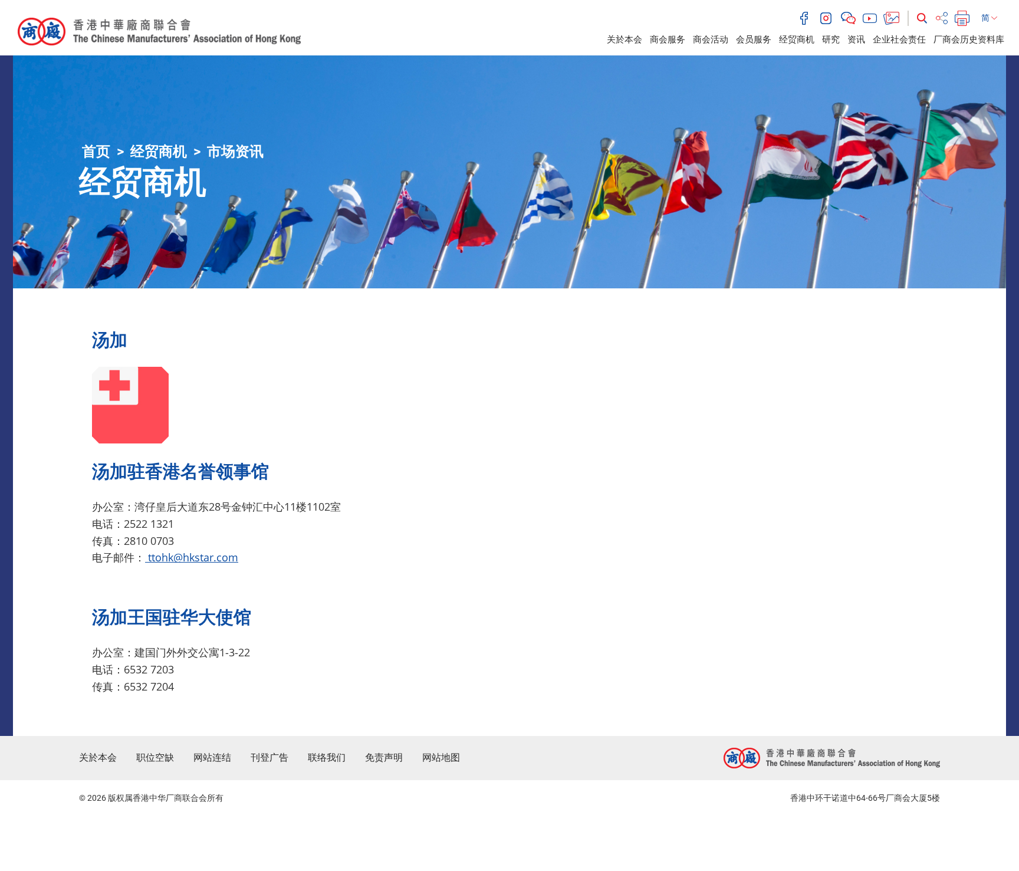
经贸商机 (796, 39)
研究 (831, 39)
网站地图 (441, 757)
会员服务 (753, 39)
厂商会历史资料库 (968, 39)
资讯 (856, 39)
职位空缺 (155, 757)
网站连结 (212, 757)
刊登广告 (269, 757)
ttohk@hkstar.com (191, 557)
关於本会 (624, 39)
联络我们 (327, 757)
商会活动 (710, 39)
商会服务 (667, 39)
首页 (96, 151)
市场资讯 (235, 151)
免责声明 (384, 757)
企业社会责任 (899, 39)
